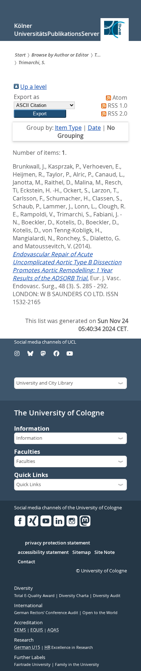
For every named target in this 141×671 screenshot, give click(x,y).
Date (94, 128)
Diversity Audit (106, 595)
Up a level (33, 87)
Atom (119, 98)
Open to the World (100, 612)
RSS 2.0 (117, 113)
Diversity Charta (74, 595)
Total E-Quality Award (35, 595)
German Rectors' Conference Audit (46, 612)
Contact (26, 562)
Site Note (104, 552)
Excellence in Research (68, 647)
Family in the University (77, 664)
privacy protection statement (57, 543)
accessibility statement (43, 552)
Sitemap (81, 552)
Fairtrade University (33, 664)
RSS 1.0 (117, 105)
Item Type (68, 128)
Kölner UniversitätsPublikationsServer (56, 30)
